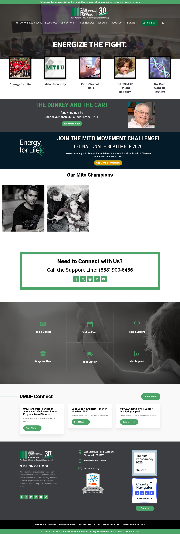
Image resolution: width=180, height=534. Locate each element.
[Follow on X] (83, 279)
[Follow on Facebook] (76, 279)
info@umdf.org (91, 468)
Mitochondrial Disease (29, 23)
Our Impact (137, 361)
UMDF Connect (87, 525)
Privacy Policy (117, 531)
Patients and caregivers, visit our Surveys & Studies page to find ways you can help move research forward (90, 2)
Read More (150, 396)
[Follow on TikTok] (46, 497)
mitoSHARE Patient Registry (125, 87)
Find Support (137, 331)
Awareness (28, 418)
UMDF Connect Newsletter (96, 415)
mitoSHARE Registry (108, 525)
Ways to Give (43, 361)
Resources (51, 23)
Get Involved (87, 23)
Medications (67, 23)
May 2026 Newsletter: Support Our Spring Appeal (136, 410)
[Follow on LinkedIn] (97, 279)
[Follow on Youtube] (104, 279)
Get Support (150, 23)
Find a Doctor (43, 331)
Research (103, 23)
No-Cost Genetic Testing (160, 87)
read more (31, 428)
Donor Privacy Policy (133, 525)
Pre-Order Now (72, 123)
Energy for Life (20, 84)
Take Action (90, 361)
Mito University (55, 84)
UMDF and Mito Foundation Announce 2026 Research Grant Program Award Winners (40, 411)
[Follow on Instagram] (90, 279)
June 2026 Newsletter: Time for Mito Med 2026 (89, 410)
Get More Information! (108, 162)
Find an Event (90, 332)
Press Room (39, 418)
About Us (117, 23)
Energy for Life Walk (46, 525)
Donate (145, 508)
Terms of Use (132, 531)
